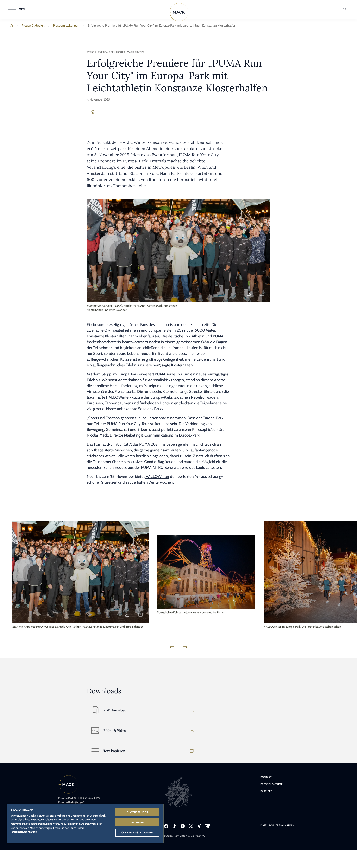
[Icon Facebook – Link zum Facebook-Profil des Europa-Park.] (166, 826)
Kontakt (266, 777)
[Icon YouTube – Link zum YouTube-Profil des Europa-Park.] (182, 826)
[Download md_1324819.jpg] (127, 615)
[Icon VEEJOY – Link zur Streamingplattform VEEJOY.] (207, 826)
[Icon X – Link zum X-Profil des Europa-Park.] (190, 826)
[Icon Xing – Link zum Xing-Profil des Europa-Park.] (199, 826)
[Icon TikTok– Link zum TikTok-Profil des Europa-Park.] (174, 826)
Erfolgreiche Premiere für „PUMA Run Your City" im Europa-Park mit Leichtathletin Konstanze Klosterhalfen (162, 25)
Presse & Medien (33, 25)
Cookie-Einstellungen (137, 832)
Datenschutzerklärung (277, 825)
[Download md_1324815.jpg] (234, 600)
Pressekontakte (271, 784)
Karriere (266, 791)
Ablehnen (137, 822)
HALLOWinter (157, 476)
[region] (85, 823)
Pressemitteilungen (66, 25)
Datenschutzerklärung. (24, 831)
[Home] (178, 12)
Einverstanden (137, 812)
